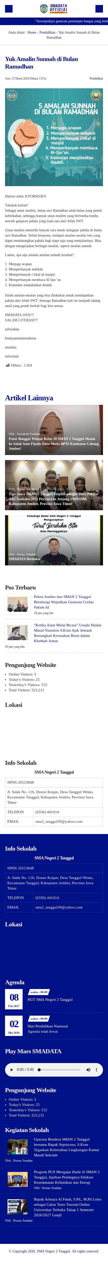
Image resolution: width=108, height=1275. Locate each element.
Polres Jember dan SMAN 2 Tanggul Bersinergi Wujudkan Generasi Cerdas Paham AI (64, 602)
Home (32, 32)
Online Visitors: (21, 674)
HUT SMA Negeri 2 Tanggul (50, 1000)
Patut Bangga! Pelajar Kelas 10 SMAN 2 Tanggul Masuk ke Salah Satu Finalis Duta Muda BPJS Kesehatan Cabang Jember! (54, 444)
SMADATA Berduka (24, 559)
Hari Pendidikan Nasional (48, 1026)
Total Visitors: (20, 690)
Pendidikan (47, 32)
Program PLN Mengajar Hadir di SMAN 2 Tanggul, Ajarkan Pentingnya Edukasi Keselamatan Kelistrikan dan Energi (67, 1177)
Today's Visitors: (22, 680)
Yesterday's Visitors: (25, 685)
